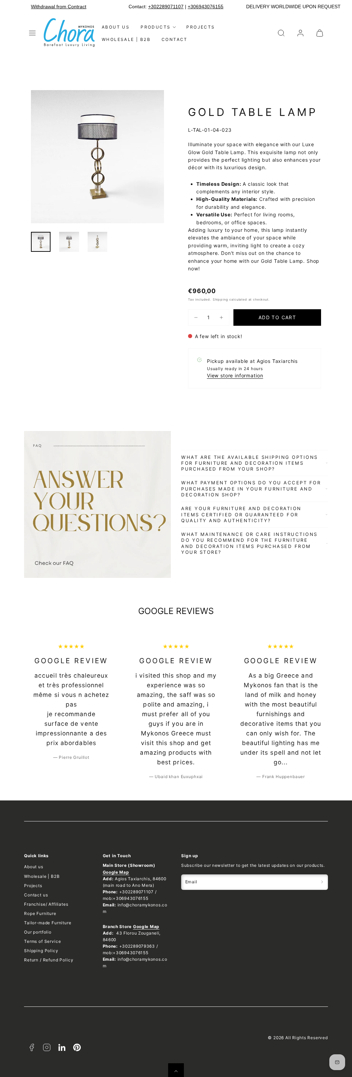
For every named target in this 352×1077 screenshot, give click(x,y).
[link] (300, 33)
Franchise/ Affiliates (46, 904)
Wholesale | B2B (126, 39)
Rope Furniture (40, 913)
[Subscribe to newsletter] (322, 882)
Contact (175, 39)
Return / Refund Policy (48, 959)
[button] (32, 33)
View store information (235, 375)
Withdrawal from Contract (58, 6)
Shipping (220, 299)
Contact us (36, 894)
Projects (200, 27)
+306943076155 (205, 6)
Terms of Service (42, 941)
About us (116, 27)
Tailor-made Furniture (48, 922)
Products (155, 27)
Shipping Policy (41, 950)
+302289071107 (166, 6)
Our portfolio (38, 932)
